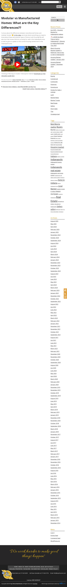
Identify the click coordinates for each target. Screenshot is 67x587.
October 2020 (55, 360)
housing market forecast (57, 151)
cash (51, 132)
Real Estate (18, 79)
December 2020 (55, 354)
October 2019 (55, 393)
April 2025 (54, 227)
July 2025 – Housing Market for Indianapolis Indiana (57, 32)
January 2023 (55, 293)
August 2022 (54, 304)
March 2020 (54, 379)
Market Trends (55, 100)
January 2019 (55, 415)
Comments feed (55, 538)
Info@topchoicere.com (60, 573)
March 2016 (54, 484)
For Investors (35, 569)
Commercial (54, 79)
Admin (32, 81)
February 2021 (55, 351)
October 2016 (55, 465)
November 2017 (55, 434)
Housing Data (58, 144)
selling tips (58, 209)
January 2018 (55, 432)
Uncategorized (55, 114)
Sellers (59, 206)
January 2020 (55, 385)
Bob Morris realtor (34, 79)
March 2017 (54, 451)
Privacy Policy (53, 569)
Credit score (57, 134)
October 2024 (55, 238)
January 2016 (55, 490)
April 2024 (54, 252)
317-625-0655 (33, 2)
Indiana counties (60, 156)
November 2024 (55, 235)
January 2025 (55, 232)
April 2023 (54, 285)
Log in (52, 533)
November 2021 (55, 329)
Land (52, 95)
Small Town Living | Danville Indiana (34, 89)
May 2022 (53, 312)
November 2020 (55, 357)
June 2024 (54, 249)
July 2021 (53, 340)
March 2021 (54, 348)
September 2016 (56, 468)
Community (54, 82)
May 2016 (53, 479)
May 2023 (53, 282)
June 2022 (54, 310)
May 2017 (53, 448)
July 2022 (53, 307)
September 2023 (56, 271)
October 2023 (55, 268)
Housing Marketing (55, 153)
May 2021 (53, 346)
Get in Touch (49, 566)
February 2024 (55, 257)
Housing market (57, 147)
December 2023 (55, 263)
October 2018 (55, 423)
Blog (42, 566)
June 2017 (54, 445)
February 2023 (55, 290)
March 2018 (54, 429)
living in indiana (42, 79)
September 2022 (56, 301)
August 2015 (54, 501)
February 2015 (55, 518)
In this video (17, 35)
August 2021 (54, 337)
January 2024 (55, 260)
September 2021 (56, 335)
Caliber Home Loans (60, 129)
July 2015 (53, 504)
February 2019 (55, 412)
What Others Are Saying (32, 566)
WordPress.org (55, 541)
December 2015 (55, 493)
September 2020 (56, 362)
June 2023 (54, 279)
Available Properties (15, 569)
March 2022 (54, 318)
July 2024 (53, 246)
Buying (14, 79)
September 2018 (56, 426)
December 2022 (55, 296)
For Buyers (26, 569)
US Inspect (61, 211)
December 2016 (55, 459)
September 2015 (56, 498)
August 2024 (54, 243)
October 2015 (55, 495)
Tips (23, 79)
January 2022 (55, 324)
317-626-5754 (45, 573)
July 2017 (53, 443)
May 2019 (53, 404)
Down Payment (58, 136)
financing (53, 138)
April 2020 (54, 376)
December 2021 (55, 326)
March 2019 (54, 409)
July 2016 (53, 473)
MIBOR (58, 191)
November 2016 (55, 462)
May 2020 (53, 373)
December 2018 (55, 418)
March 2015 (54, 515)
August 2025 (54, 221)
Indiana (54, 156)
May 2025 (53, 224)
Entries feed (54, 535)
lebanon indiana (54, 180)
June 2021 (54, 343)
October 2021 (55, 332)
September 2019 (56, 396)
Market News (55, 98)
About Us (21, 566)
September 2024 (56, 240)
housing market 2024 (56, 149)
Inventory (62, 177)
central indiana (56, 132)
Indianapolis (57, 159)
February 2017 (55, 454)
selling (53, 209)
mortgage (54, 194)
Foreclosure (54, 87)
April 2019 (54, 407)
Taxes (62, 209)
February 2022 (55, 321)
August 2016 (54, 470)
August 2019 (54, 398)
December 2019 (55, 387)
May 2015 (53, 509)
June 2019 (54, 401)
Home (16, 566)
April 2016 (54, 481)
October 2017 (55, 437)
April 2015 (54, 512)
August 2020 (54, 365)
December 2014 (55, 523)
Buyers (60, 127)
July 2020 (53, 368)
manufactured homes (6, 81)
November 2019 (55, 390)
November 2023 (55, 265)
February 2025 (55, 229)
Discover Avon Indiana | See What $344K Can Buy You (19, 87)
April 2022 (54, 315)
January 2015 (55, 520)
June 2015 (54, 506)
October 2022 (55, 299)
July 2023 (53, 277)
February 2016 (55, 487)
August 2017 (54, 440)
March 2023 (54, 288)
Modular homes (15, 81)
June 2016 (54, 476)
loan (57, 186)
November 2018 (55, 421)
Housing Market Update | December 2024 (57, 64)
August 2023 (54, 274)
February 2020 (55, 382)
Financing (53, 84)
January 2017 (55, 457)
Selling (53, 106)
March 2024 (54, 254)
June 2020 (54, 371)
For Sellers (44, 569)
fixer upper (58, 138)
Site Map (35, 583)
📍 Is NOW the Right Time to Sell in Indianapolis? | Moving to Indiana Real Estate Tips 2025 (58, 41)
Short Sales (54, 109)
